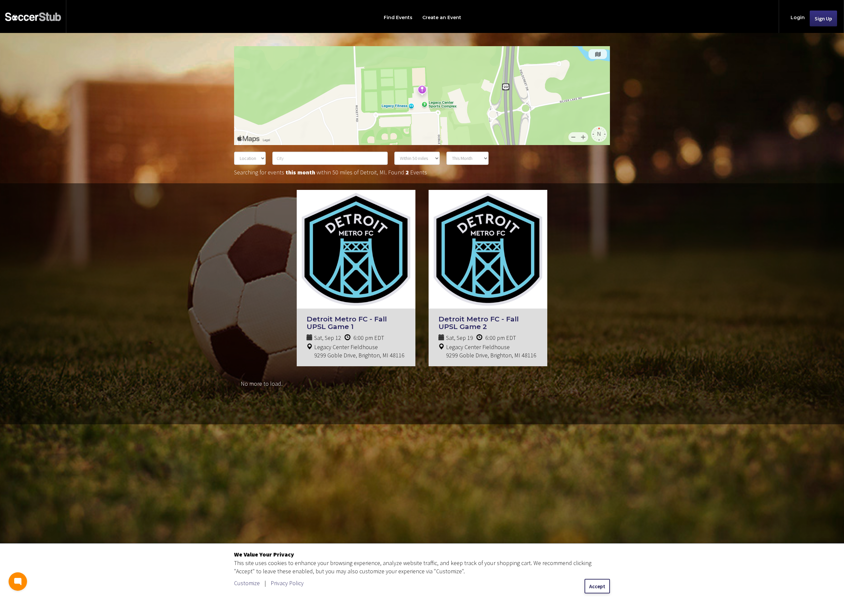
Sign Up (823, 18)
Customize (247, 583)
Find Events (398, 17)
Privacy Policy (287, 583)
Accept (597, 586)
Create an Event (441, 17)
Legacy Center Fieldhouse (346, 347)
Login (798, 17)
